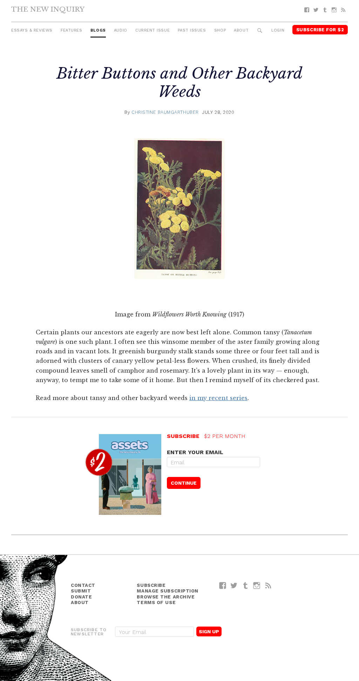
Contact (83, 585)
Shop (220, 30)
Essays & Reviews (32, 30)
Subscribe (151, 585)
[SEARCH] (260, 31)
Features (71, 30)
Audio (120, 30)
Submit (81, 591)
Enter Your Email (195, 452)
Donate (81, 597)
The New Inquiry (47, 9)
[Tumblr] (325, 10)
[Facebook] (306, 10)
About (241, 30)
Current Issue (152, 30)
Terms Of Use (156, 602)
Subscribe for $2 (320, 29)
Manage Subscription (167, 591)
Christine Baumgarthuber (165, 112)
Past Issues (192, 30)
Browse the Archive (166, 597)
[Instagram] (334, 10)
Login (277, 30)
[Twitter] (315, 10)
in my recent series (218, 397)
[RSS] (343, 10)
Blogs (98, 30)
